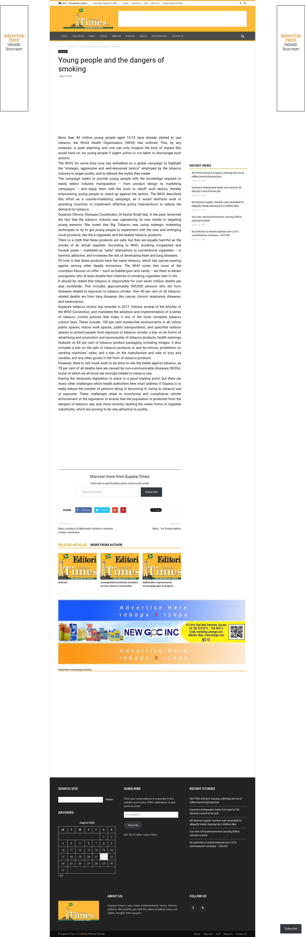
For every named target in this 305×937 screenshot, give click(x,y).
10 (63, 850)
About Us (155, 3)
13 (88, 850)
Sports (143, 35)
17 (63, 856)
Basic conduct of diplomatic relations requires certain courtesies (85, 530)
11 (71, 850)
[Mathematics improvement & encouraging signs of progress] (162, 566)
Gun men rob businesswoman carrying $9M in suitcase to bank (217, 218)
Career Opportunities (173, 3)
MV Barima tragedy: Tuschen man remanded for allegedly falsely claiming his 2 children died (218, 204)
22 (103, 856)
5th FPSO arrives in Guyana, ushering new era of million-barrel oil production (218, 174)
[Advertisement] (182, 19)
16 (111, 850)
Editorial (116, 35)
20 (88, 856)
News (92, 35)
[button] (242, 36)
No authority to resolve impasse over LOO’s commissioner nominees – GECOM (215, 233)
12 (80, 850)
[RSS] (245, 3)
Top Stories (78, 35)
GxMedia (83, 933)
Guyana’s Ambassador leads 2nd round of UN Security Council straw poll (216, 189)
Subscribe (151, 491)
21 (96, 856)
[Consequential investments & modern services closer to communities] (119, 566)
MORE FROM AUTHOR (106, 545)
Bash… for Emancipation (166, 528)
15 (103, 850)
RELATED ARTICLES (72, 545)
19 (80, 856)
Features (130, 35)
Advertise (136, 3)
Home (125, 3)
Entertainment (159, 35)
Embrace (62, 582)
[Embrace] (77, 566)
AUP (146, 3)
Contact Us (177, 35)
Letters (103, 35)
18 (71, 856)
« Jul (60, 875)
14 (96, 850)
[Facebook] (240, 3)
